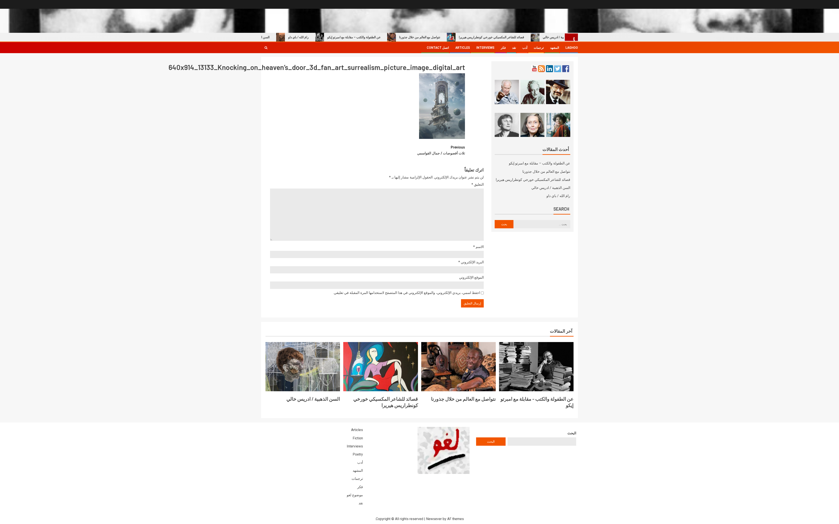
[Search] (266, 48)
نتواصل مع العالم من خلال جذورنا (437, 37)
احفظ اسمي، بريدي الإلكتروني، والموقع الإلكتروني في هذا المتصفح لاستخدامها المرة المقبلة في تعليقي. (406, 293)
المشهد (554, 47)
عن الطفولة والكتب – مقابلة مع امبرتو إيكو (371, 37)
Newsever (434, 519)
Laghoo (571, 47)
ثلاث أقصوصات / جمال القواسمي (441, 150)
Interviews (485, 47)
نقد (514, 47)
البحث (571, 433)
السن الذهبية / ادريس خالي (270, 37)
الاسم (478, 247)
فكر (503, 47)
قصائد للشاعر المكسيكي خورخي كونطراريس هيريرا (508, 37)
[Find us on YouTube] (534, 68)
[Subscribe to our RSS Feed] (541, 68)
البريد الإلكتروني (471, 262)
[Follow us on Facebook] (565, 68)
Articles (462, 47)
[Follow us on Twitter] (557, 68)
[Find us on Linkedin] (549, 68)
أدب (524, 47)
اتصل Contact (438, 47)
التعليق (478, 184)
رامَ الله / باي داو (315, 37)
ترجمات (539, 47)
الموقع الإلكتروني (471, 277)
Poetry (358, 454)
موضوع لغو (355, 495)
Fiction (358, 438)
